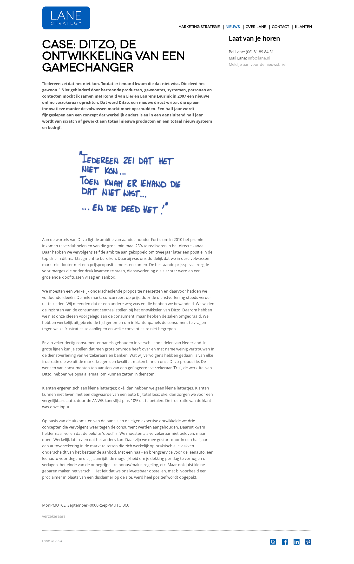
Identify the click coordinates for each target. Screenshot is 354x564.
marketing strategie (199, 27)
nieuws (233, 27)
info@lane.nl (259, 58)
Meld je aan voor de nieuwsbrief (258, 64)
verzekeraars (54, 516)
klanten (303, 27)
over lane (256, 27)
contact (280, 27)
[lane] (66, 15)
